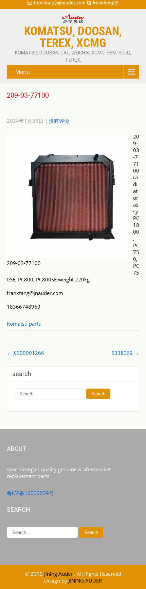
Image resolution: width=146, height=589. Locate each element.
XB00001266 (25, 352)
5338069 (125, 352)
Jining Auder (59, 573)
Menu (22, 72)
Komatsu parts (24, 323)
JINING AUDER (85, 580)
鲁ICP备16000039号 (30, 493)
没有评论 (59, 120)
